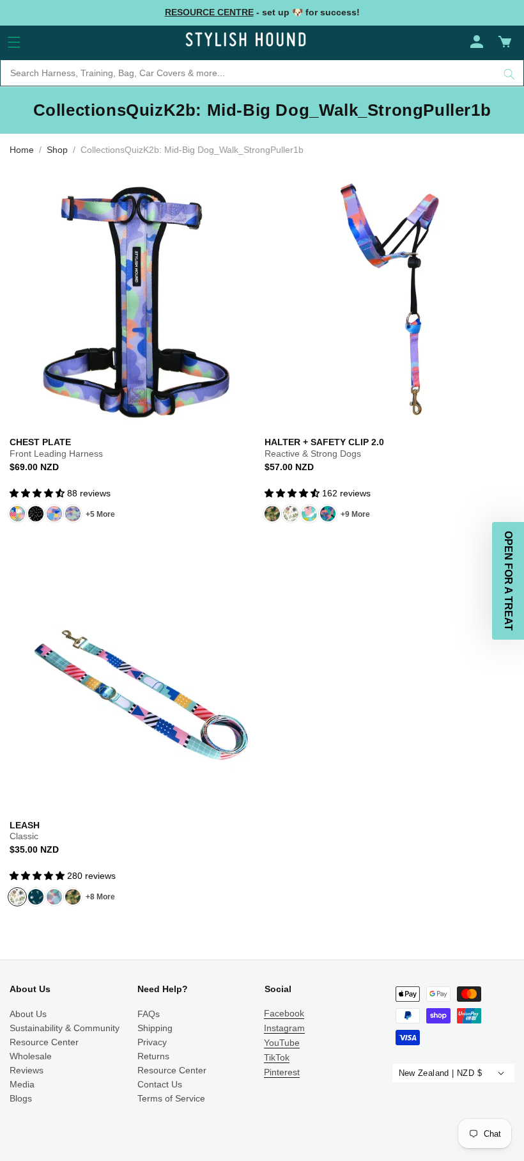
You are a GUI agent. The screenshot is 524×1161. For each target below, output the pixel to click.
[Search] (509, 74)
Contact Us (159, 1084)
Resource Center (44, 1042)
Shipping (155, 1028)
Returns (153, 1056)
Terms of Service (171, 1098)
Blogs (21, 1098)
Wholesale (31, 1056)
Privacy (152, 1042)
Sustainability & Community (64, 1028)
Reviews (26, 1070)
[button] (14, 42)
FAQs (148, 1014)
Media (22, 1084)
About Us (28, 1014)
